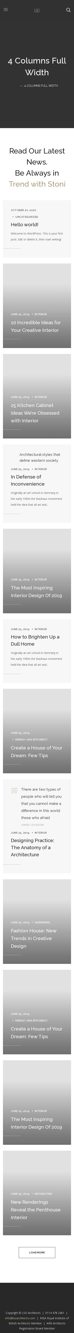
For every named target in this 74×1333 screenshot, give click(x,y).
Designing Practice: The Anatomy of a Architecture (32, 847)
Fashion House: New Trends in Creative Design (33, 938)
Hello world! (24, 224)
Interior (41, 314)
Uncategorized (26, 216)
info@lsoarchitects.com (20, 1318)
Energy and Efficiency (31, 739)
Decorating (43, 1193)
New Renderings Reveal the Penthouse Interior (36, 1209)
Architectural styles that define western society (40, 457)
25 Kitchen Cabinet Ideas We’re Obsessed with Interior (35, 413)
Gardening (42, 922)
